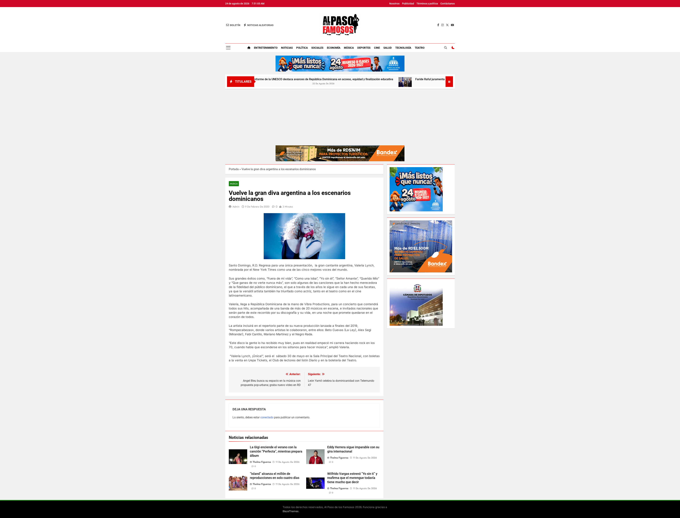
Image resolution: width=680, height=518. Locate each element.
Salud (387, 47)
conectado (266, 417)
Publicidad (408, 3)
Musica (234, 183)
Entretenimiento (265, 47)
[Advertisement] (340, 115)
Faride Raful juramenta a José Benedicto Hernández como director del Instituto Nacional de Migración (442, 79)
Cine (377, 47)
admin (236, 206)
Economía (333, 47)
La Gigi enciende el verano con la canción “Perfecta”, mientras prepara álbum (276, 451)
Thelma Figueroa (262, 462)
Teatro (419, 47)
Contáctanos (447, 3)
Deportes (363, 47)
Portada (234, 169)
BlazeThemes (291, 511)
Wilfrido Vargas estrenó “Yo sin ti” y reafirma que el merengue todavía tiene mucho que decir (352, 478)
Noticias (287, 47)
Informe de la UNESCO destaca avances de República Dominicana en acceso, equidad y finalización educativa (285, 79)
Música (349, 47)
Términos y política (427, 3)
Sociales (317, 47)
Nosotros (394, 3)
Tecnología (403, 47)
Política (302, 47)
